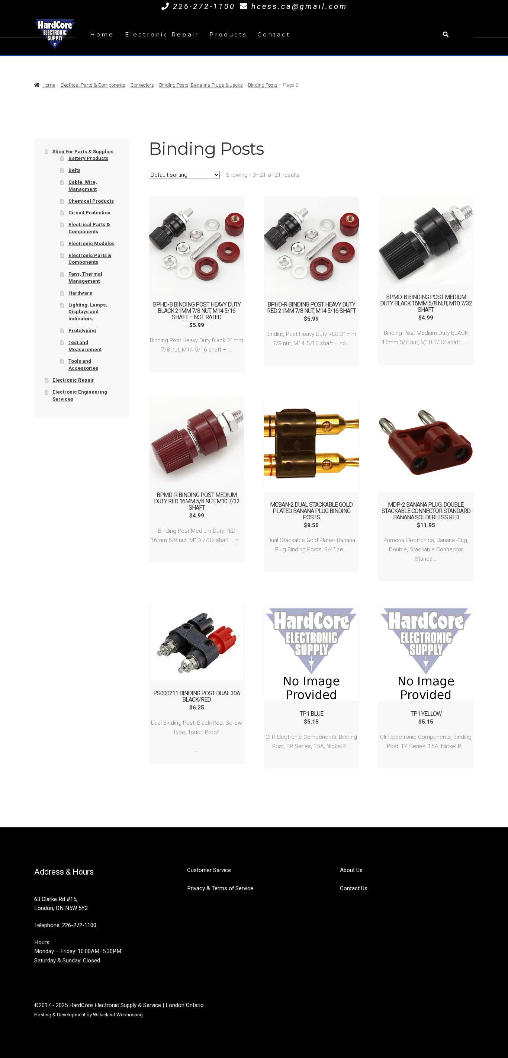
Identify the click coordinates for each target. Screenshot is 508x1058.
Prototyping (82, 330)
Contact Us (353, 888)
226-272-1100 (204, 6)
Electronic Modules (91, 243)
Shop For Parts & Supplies (82, 151)
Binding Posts (262, 85)
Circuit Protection (89, 212)
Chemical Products (91, 201)
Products (228, 34)
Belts (74, 170)
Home (102, 34)
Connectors (142, 85)
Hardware (80, 293)
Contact (273, 34)
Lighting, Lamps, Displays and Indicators (87, 311)
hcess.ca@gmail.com (299, 6)
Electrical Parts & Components (93, 85)
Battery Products (88, 158)
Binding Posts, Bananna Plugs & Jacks (201, 85)
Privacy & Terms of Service (220, 888)
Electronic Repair (162, 34)
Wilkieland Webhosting (118, 1014)
